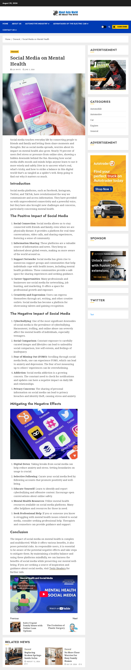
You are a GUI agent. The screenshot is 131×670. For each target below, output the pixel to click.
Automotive (96, 114)
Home (5, 23)
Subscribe (122, 26)
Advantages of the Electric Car (69, 23)
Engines (94, 125)
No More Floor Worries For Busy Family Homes (72, 656)
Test (92, 314)
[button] (109, 26)
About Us (16, 23)
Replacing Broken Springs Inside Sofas (32, 655)
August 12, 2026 (33, 662)
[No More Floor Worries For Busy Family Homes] (54, 656)
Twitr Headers (57, 568)
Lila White (16, 70)
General (14, 52)
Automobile (96, 108)
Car (92, 120)
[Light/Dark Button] (103, 27)
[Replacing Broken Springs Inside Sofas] (14, 656)
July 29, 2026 (72, 664)
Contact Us (9, 30)
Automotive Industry (36, 23)
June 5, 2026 (30, 70)
